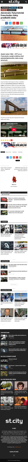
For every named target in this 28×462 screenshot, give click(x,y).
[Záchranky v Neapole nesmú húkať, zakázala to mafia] (21, 245)
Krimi (2, 232)
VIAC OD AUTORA (5, 194)
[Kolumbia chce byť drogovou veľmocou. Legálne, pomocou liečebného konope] (4, 373)
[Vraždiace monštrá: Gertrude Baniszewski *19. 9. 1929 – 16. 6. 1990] (21, 385)
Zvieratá (2, 214)
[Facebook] (14, 455)
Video (20, 7)
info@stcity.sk (18, 447)
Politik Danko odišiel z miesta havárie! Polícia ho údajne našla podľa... (21, 320)
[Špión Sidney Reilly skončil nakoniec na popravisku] (7, 229)
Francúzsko (20, 152)
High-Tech (13, 7)
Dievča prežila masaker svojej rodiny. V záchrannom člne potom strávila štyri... (7, 253)
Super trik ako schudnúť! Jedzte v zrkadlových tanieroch (6, 169)
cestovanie (15, 152)
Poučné (4, 10)
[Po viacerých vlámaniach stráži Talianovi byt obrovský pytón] (4, 212)
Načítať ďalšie (13, 284)
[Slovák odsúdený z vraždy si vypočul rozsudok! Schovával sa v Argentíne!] (4, 279)
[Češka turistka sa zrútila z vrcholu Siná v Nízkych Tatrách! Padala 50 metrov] (21, 297)
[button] (26, 2)
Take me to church (13, 359)
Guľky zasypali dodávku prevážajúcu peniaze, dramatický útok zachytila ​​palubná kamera (17, 343)
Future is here (8, 152)
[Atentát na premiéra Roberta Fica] (7, 297)
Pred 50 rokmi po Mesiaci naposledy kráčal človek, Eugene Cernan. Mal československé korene (17, 206)
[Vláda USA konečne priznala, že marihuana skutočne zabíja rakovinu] (7, 385)
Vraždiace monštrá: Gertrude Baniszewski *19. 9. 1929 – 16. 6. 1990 (21, 393)
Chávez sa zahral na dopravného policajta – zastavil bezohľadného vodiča (17, 199)
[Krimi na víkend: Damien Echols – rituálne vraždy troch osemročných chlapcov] (7, 401)
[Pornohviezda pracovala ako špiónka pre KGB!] (4, 272)
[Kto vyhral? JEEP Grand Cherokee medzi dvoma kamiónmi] (4, 266)
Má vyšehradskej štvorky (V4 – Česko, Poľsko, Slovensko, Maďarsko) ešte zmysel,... (7, 320)
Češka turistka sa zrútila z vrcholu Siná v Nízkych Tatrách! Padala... (20, 304)
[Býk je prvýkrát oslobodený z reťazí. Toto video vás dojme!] (21, 401)
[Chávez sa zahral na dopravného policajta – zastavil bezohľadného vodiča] (4, 199)
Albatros (3, 20)
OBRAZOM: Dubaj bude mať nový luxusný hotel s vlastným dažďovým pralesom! (20, 169)
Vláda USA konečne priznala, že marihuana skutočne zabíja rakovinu (7, 393)
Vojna (2, 316)
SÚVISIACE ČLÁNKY (5, 192)
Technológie (5, 7)
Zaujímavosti (11, 10)
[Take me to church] (4, 360)
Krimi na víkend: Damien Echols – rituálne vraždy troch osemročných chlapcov (7, 408)
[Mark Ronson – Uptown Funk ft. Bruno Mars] (4, 367)
